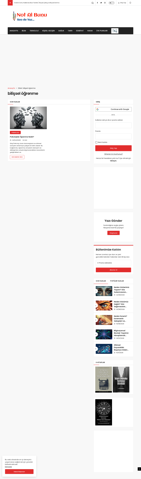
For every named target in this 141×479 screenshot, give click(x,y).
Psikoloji (16, 3)
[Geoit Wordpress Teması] (30, 16)
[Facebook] (97, 3)
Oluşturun (113, 233)
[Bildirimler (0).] (130, 2)
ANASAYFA (14, 31)
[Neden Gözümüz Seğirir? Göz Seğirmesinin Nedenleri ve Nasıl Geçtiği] (104, 305)
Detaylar (8, 467)
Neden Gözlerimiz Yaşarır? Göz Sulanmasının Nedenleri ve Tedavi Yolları (121, 292)
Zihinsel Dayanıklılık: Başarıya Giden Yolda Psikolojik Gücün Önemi (120, 350)
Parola (97, 131)
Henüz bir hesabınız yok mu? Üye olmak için (113, 159)
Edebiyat (80, 31)
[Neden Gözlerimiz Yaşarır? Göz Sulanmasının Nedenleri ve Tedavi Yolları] (104, 291)
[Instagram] (105, 3)
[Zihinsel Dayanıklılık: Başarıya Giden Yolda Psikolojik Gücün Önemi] (104, 349)
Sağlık (61, 31)
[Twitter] (101, 3)
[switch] (112, 2)
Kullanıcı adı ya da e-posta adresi (109, 120)
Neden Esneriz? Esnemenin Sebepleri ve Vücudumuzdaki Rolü (121, 321)
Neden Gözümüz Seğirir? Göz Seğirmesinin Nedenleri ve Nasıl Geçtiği (122, 306)
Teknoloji (34, 31)
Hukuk (90, 31)
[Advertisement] (93, 16)
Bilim (24, 31)
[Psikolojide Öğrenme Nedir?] (28, 118)
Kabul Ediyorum (19, 472)
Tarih (70, 31)
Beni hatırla (102, 142)
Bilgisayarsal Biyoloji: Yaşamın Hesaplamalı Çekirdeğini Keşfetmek (121, 335)
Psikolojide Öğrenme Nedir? (22, 137)
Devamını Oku (17, 157)
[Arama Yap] (92, 3)
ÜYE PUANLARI (102, 31)
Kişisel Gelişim (48, 31)
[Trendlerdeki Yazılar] (10, 3)
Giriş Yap (123, 3)
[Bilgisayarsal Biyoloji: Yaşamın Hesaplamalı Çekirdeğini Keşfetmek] (104, 334)
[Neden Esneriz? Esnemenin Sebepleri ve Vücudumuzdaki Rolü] (104, 320)
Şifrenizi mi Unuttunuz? (113, 154)
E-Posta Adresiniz (105, 263)
